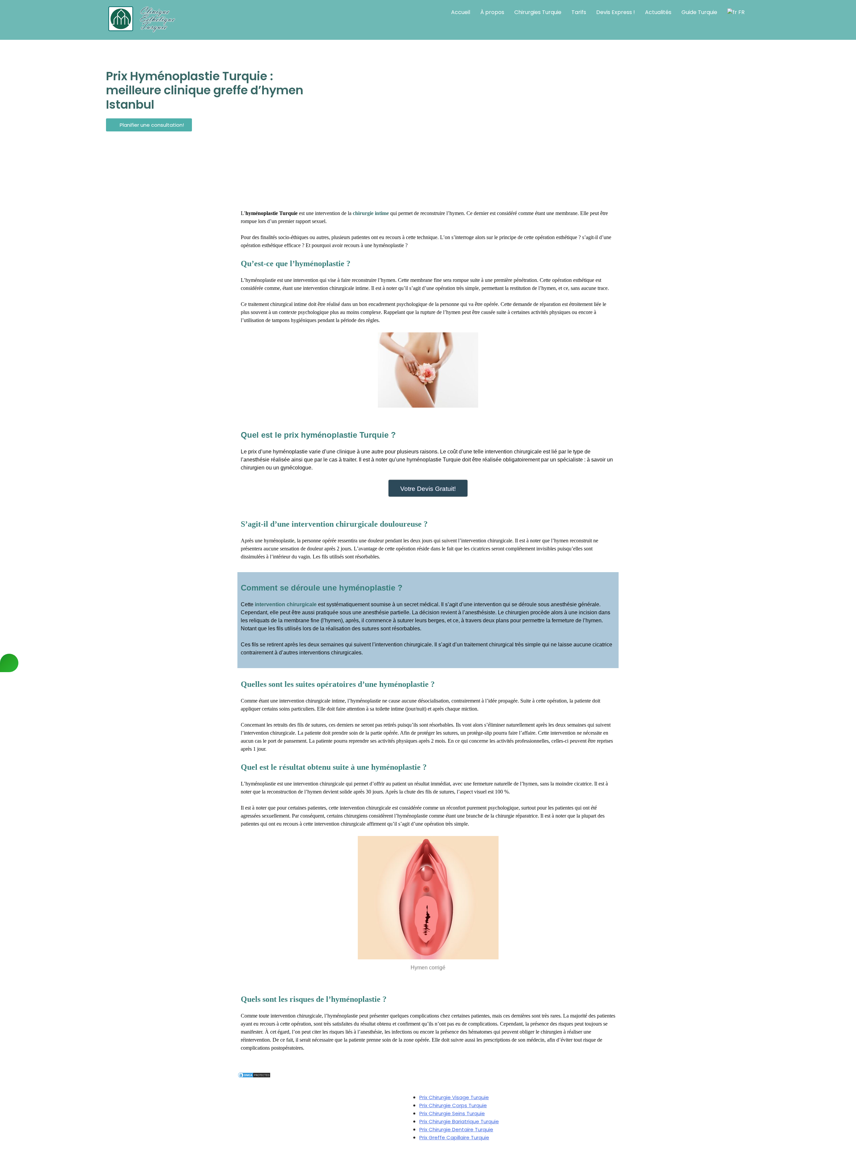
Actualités (658, 12)
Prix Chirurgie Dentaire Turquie (456, 1129)
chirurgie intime (370, 213)
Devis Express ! (615, 12)
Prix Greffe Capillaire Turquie (454, 1137)
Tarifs (578, 12)
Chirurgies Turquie (537, 12)
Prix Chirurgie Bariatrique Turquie (459, 1121)
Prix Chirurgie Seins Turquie (452, 1113)
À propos (492, 12)
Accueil (460, 12)
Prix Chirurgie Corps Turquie (453, 1105)
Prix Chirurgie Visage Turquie (454, 1097)
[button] (149, 124)
